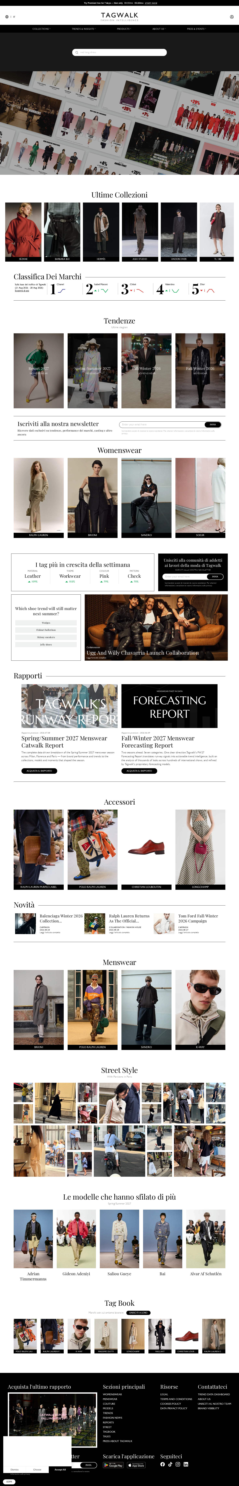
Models (108, 1408)
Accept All (60, 1469)
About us (204, 1399)
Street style (119, 1070)
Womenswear (120, 450)
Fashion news (112, 1418)
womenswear (112, 1394)
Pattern (134, 571)
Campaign (45, 927)
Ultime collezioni (119, 194)
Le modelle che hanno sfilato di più (119, 1196)
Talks (106, 1436)
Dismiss (15, 1469)
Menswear (119, 962)
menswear (110, 1399)
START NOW (151, 3)
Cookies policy (170, 1404)
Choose (37, 1469)
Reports (108, 1422)
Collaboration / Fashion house (125, 927)
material (33, 571)
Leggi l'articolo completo (96, 658)
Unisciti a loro (138, 1313)
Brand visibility (208, 1408)
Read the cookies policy (18, 1459)
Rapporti (28, 675)
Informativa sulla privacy (202, 586)
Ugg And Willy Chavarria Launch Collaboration (143, 652)
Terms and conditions (176, 1399)
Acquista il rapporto (39, 771)
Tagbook (109, 1432)
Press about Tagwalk (117, 1441)
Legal (164, 1394)
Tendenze (119, 320)
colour (104, 571)
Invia (213, 425)
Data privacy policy (173, 1408)
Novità (24, 904)
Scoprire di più (22, 291)
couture (109, 1404)
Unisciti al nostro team (214, 1404)
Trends (108, 1413)
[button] (9, 1481)
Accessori (119, 801)
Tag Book (120, 1302)
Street (107, 1427)
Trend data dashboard (214, 1394)
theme (70, 571)
